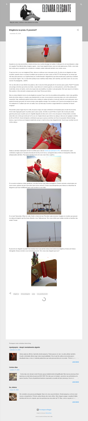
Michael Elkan (48, 413)
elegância (16, 294)
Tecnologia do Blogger (45, 409)
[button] (78, 30)
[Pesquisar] (81, 4)
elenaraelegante (25, 294)
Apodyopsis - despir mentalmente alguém (24, 347)
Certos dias (13, 367)
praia (33, 294)
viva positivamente (42, 294)
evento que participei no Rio (52, 150)
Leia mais (75, 362)
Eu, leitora (13, 387)
